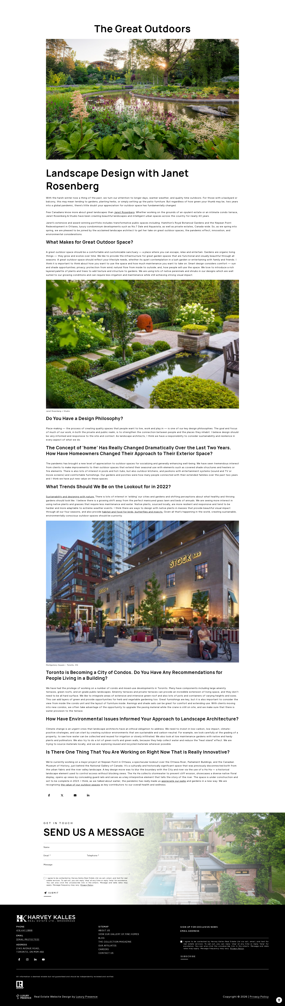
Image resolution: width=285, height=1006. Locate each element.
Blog (101, 938)
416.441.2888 (24, 930)
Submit (53, 893)
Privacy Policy (86, 885)
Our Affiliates (107, 945)
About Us (104, 930)
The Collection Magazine (115, 941)
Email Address (190, 931)
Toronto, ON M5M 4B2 (30, 952)
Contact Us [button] (106, 953)
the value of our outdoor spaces (80, 784)
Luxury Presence (87, 996)
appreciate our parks (174, 781)
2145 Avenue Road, (28, 948)
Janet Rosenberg (124, 212)
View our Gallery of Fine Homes (118, 934)
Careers (103, 949)
